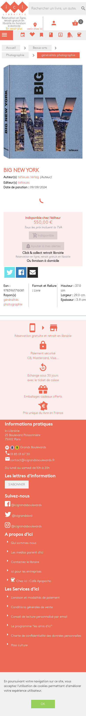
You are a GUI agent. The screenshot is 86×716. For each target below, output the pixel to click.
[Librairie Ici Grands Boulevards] (14, 14)
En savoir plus (14, 23)
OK (43, 703)
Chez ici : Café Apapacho (33, 581)
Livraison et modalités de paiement (35, 597)
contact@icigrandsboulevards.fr (30, 460)
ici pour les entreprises (26, 571)
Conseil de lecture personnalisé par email (39, 616)
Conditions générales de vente (32, 607)
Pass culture (19, 645)
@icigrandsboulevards (26, 505)
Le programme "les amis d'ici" (31, 626)
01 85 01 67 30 (17, 454)
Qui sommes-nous (23, 542)
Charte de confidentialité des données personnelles (46, 635)
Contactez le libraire (25, 562)
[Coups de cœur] (32, 35)
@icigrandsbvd (21, 515)
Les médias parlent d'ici (27, 552)
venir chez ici (34, 27)
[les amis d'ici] (70, 36)
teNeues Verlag (28, 177)
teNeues (24, 182)
